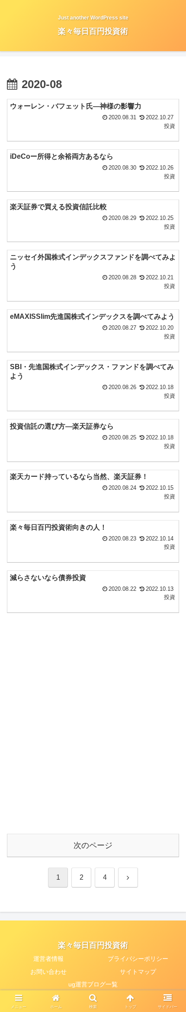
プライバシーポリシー (138, 958)
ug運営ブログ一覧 (93, 984)
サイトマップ (138, 971)
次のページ (93, 845)
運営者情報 (48, 958)
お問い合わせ (48, 971)
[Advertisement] (93, 729)
